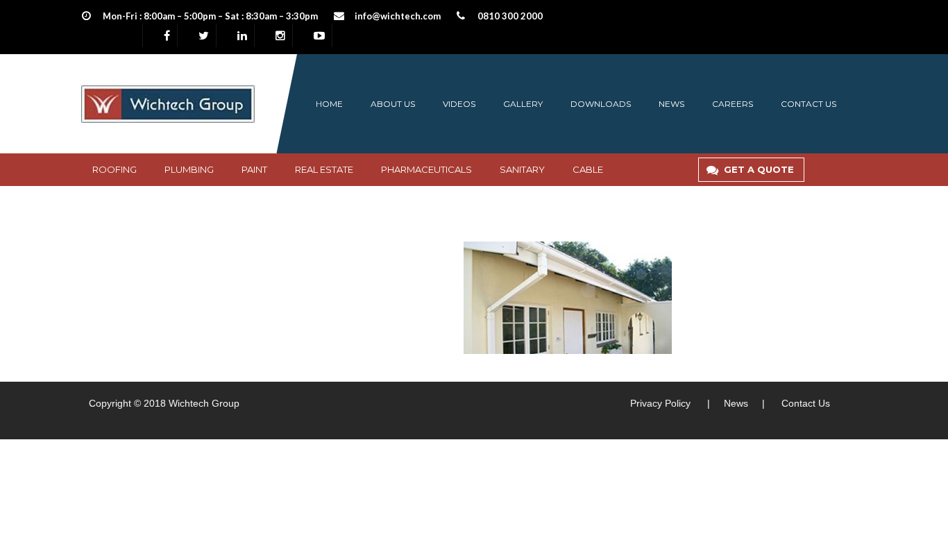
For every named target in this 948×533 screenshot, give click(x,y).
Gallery (523, 104)
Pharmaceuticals (426, 169)
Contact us (808, 104)
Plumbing (189, 169)
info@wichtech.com (398, 16)
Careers (732, 104)
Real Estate (324, 169)
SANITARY (522, 169)
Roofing (114, 169)
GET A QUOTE (758, 169)
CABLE (588, 169)
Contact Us (805, 403)
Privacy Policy (660, 403)
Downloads (600, 104)
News (671, 104)
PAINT (254, 169)
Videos (459, 104)
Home (329, 104)
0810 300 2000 (510, 16)
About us (393, 104)
